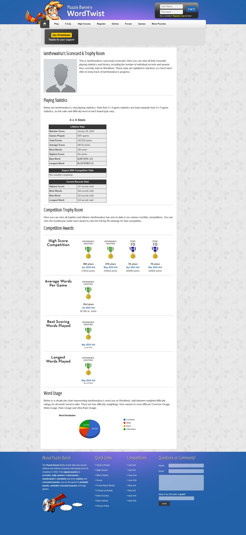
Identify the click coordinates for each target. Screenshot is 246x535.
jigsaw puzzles (71, 472)
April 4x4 (132, 496)
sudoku (79, 479)
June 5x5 (132, 480)
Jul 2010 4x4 (88, 308)
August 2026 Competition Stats (78, 170)
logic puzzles (58, 475)
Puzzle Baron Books (105, 485)
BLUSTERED (83, 163)
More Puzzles (159, 24)
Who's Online (102, 475)
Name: (162, 465)
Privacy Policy (102, 506)
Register (101, 24)
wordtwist (61, 479)
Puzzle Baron (52, 465)
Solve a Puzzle (103, 465)
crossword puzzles (51, 482)
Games (141, 24)
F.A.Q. (68, 24)
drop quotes (73, 475)
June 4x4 (132, 475)
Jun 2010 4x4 (88, 267)
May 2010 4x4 (110, 267)
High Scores (84, 24)
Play (56, 24)
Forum (128, 24)
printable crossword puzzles (64, 486)
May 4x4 (132, 485)
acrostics (46, 475)
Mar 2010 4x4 (155, 267)
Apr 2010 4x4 (132, 267)
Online (115, 24)
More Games (102, 501)
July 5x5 (132, 470)
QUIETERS (83, 159)
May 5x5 (132, 490)
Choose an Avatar (104, 490)
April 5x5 (132, 501)
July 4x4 (132, 465)
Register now (179, 16)
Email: (161, 471)
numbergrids (48, 479)
